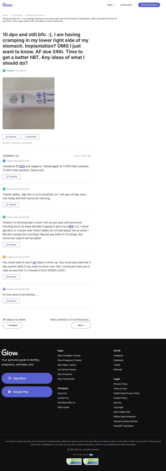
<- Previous (12, 325)
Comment (31, 137)
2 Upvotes (12, 176)
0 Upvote (12, 137)
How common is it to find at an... (70, 319)
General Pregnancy (36, 15)
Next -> (81, 325)
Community (17, 15)
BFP (71, 226)
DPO (22, 166)
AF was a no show (14, 319)
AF (34, 262)
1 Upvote (12, 204)
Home (5, 15)
